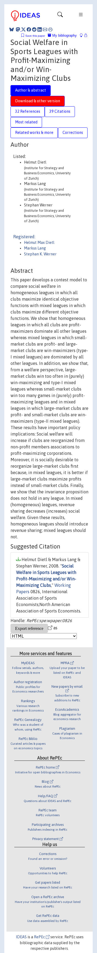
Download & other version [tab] (37, 101)
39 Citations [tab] (59, 111)
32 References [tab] (27, 111)
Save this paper (35, 35)
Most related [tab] (26, 122)
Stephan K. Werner (40, 254)
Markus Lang (35, 248)
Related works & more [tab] (34, 132)
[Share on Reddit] (34, 29)
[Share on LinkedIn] (39, 29)
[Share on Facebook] (29, 29)
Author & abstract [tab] (30, 90)
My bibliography (64, 35)
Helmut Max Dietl (39, 242)
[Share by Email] (45, 29)
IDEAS (21, 937)
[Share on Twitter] (23, 29)
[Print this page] (50, 29)
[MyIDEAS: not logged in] (83, 35)
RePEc (40, 937)
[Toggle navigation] (60, 15)
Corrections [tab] (73, 132)
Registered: (24, 236)
